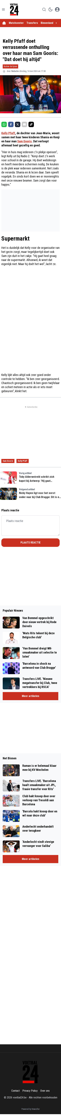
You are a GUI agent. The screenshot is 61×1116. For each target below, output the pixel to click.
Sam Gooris (24, 141)
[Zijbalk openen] (3, 9)
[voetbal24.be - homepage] (14, 9)
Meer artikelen (30, 696)
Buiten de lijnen (10, 66)
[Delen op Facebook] (11, 124)
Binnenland (47, 23)
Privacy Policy (30, 1090)
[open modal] (57, 9)
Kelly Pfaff (8, 133)
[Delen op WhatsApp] (4, 124)
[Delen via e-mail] (24, 124)
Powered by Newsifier (31, 1109)
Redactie (15, 71)
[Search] (44, 9)
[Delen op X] (17, 124)
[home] (4, 23)
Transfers (32, 23)
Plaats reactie (30, 542)
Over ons (45, 1090)
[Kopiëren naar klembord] (31, 124)
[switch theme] (50, 9)
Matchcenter (16, 23)
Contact (15, 1090)
